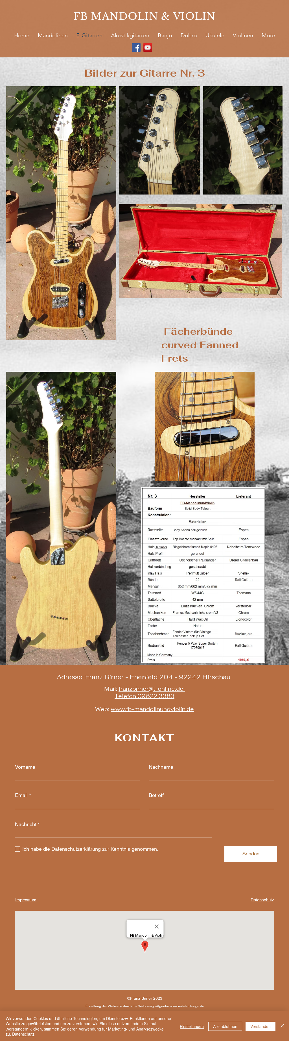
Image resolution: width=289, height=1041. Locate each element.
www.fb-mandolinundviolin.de (152, 709)
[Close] (282, 1026)
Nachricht (25, 824)
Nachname (161, 767)
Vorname (25, 767)
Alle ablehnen (225, 1026)
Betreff (156, 795)
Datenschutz (23, 1034)
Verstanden (260, 1026)
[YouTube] (147, 47)
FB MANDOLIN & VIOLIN (144, 16)
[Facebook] (136, 47)
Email (21, 795)
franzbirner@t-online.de (151, 688)
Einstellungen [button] (192, 1026)
